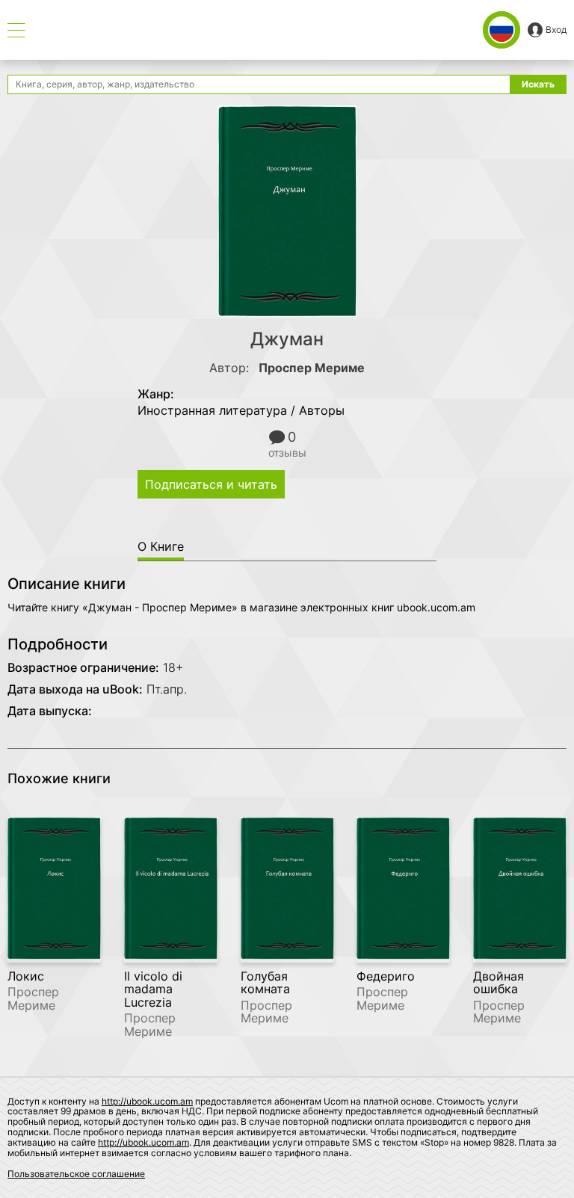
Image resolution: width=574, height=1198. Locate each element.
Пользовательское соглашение (76, 1173)
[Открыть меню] (16, 30)
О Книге (161, 546)
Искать (538, 84)
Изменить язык (501, 30)
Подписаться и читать (211, 484)
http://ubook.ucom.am (147, 1101)
